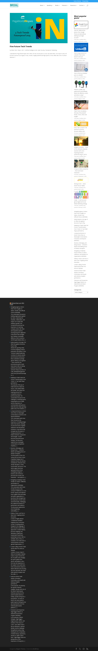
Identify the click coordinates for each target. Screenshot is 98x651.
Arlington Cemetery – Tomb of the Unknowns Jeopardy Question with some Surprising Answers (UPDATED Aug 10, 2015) (81, 150)
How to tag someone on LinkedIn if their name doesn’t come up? (80, 54)
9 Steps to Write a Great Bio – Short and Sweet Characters (81, 170)
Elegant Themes (20, 649)
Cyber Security (41, 50)
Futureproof (48, 50)
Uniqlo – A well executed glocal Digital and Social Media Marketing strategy (80, 201)
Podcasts (64, 5)
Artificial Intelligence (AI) (31, 50)
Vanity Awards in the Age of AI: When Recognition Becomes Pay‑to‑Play (81, 221)
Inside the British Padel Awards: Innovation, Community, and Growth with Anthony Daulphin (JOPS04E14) (80, 274)
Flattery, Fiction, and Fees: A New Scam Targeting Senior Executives (81, 260)
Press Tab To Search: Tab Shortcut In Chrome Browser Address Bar (80, 129)
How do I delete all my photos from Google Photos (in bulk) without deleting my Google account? (80, 34)
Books (56, 5)
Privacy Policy (85, 1)
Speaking (49, 5)
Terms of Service (77, 1)
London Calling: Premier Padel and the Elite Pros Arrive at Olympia (80, 266)
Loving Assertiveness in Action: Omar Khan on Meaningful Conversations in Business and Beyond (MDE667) (80, 236)
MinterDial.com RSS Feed (17, 304)
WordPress (36, 649)
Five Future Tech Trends (21, 46)
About (41, 5)
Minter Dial (14, 50)
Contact (81, 5)
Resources (73, 5)
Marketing (54, 50)
